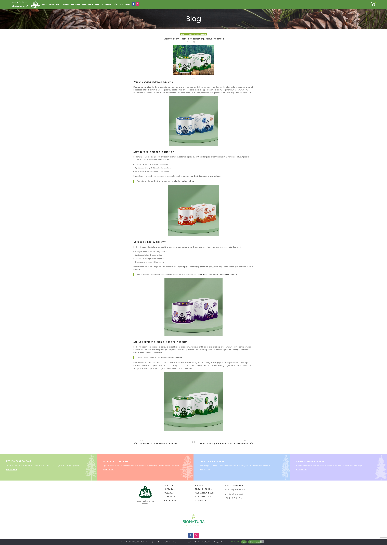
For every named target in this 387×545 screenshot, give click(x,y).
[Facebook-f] (190, 535)
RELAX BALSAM (170, 496)
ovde (179, 357)
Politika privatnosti (255, 542)
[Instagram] (196, 535)
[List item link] (239, 489)
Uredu (244, 542)
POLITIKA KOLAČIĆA (203, 496)
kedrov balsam (186, 34)
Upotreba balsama (199, 34)
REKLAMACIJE (200, 500)
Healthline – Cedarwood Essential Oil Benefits (217, 274)
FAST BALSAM (170, 500)
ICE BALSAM (169, 493)
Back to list (193, 442)
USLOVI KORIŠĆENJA (203, 489)
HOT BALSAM (169, 489)
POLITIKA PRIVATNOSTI (204, 493)
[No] (262, 541)
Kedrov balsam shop (184, 181)
